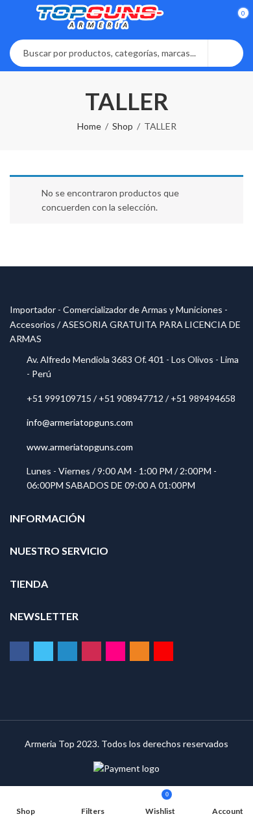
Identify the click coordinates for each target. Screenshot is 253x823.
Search (225, 53)
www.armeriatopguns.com (80, 446)
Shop (122, 126)
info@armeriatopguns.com (80, 422)
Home (89, 126)
